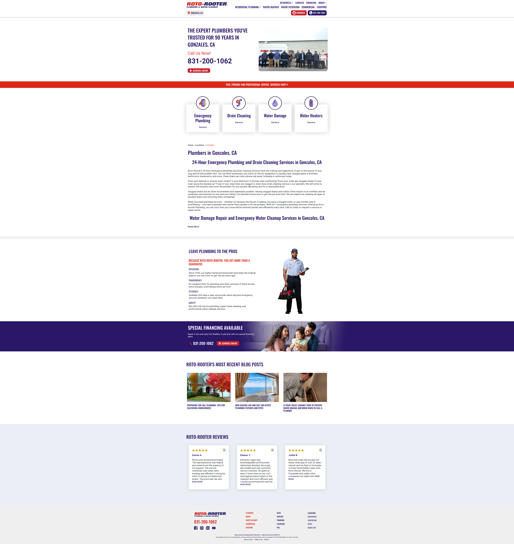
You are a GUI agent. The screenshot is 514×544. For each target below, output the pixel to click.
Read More (193, 226)
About (321, 2)
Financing (311, 2)
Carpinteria (312, 520)
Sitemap (266, 539)
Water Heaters (271, 7)
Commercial (308, 7)
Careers (299, 2)
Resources (285, 2)
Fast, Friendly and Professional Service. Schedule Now (257, 84)
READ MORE (197, 482)
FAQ (278, 527)
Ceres (310, 524)
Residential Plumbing (247, 7)
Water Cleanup (251, 520)
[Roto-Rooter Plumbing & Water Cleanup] (207, 5)
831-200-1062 (319, 12)
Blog (279, 513)
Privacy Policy (248, 539)
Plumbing (249, 513)
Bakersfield (312, 516)
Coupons (322, 7)
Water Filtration (290, 7)
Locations (281, 524)
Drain (248, 516)
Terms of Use (258, 539)
